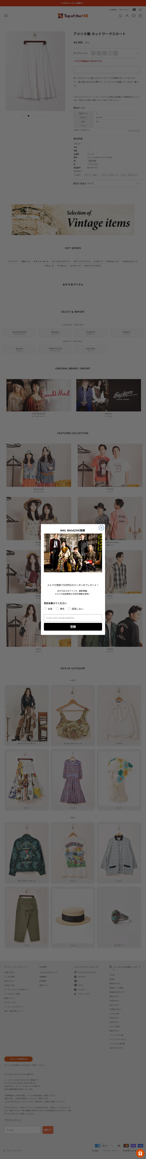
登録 (73, 627)
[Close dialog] (101, 527)
